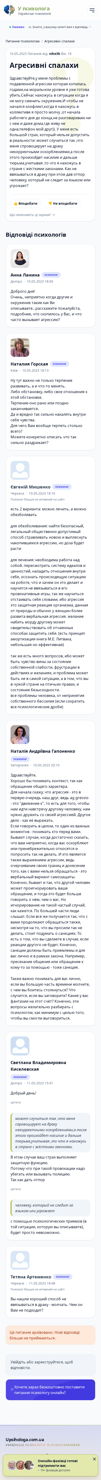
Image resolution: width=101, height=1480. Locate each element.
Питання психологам (22, 41)
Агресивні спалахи (59, 41)
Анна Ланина (25, 275)
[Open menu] (92, 10)
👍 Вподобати (25, 203)
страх (51, 1157)
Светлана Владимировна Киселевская (38, 1066)
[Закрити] (94, 1459)
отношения (61, 571)
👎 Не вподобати (62, 203)
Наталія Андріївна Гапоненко (43, 751)
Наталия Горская (29, 364)
